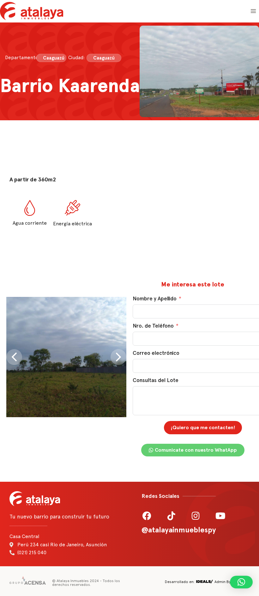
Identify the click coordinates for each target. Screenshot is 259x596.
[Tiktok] (171, 516)
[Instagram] (195, 516)
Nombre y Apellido (155, 298)
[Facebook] (147, 516)
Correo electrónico (156, 353)
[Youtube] (220, 516)
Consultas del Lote (155, 380)
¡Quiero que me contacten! (203, 427)
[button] (241, 582)
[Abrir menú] (253, 11)
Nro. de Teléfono (153, 326)
